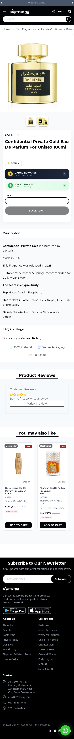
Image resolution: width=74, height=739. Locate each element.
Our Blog (8, 644)
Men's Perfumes (47, 630)
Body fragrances (47, 659)
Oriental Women (47, 654)
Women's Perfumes (49, 635)
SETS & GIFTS (46, 668)
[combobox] (29, 19)
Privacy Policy (10, 639)
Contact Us (9, 635)
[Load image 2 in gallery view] (43, 121)
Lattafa (12, 134)
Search (7, 630)
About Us (8, 625)
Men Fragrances (26, 29)
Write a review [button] (37, 403)
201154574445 (16, 708)
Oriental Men (46, 644)
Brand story (9, 649)
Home (6, 29)
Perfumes (43, 625)
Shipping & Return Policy (17, 654)
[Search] (68, 19)
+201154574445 (17, 702)
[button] (4, 11)
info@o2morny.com (19, 697)
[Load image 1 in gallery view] (31, 121)
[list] (37, 484)
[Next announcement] (72, 3)
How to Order (10, 659)
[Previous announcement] (1, 3)
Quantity (10, 195)
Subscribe (61, 579)
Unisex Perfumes (48, 639)
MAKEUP (43, 664)
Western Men (46, 649)
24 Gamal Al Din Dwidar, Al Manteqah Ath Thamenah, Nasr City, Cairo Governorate (21, 687)
